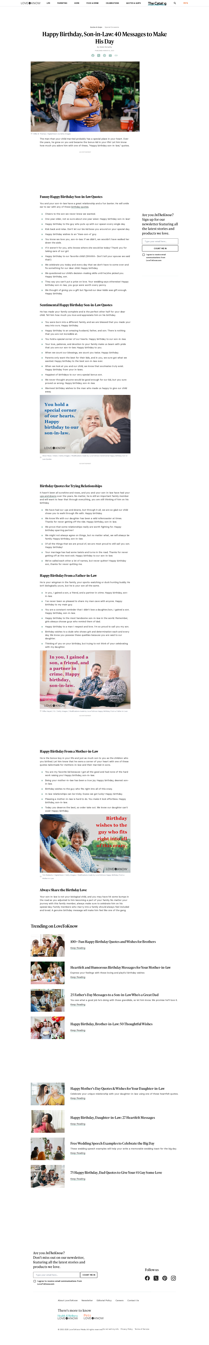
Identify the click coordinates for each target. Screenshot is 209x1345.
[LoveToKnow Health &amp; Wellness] (68, 1316)
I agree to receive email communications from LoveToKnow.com (156, 258)
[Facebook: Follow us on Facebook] (147, 1278)
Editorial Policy (104, 1300)
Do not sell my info (111, 1329)
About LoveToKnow (68, 1300)
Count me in (160, 248)
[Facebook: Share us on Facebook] (93, 56)
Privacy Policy (127, 1329)
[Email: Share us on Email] (110, 56)
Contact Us (133, 1300)
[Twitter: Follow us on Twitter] (156, 1278)
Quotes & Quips (96, 27)
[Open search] (174, 3)
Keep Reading (77, 947)
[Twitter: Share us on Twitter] (99, 56)
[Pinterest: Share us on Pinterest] (104, 56)
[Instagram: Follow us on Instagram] (173, 1278)
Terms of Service (142, 1329)
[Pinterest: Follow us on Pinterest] (164, 1278)
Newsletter (87, 1300)
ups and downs (48, 496)
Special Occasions (112, 27)
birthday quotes (80, 206)
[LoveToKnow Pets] (94, 1316)
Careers (119, 1300)
